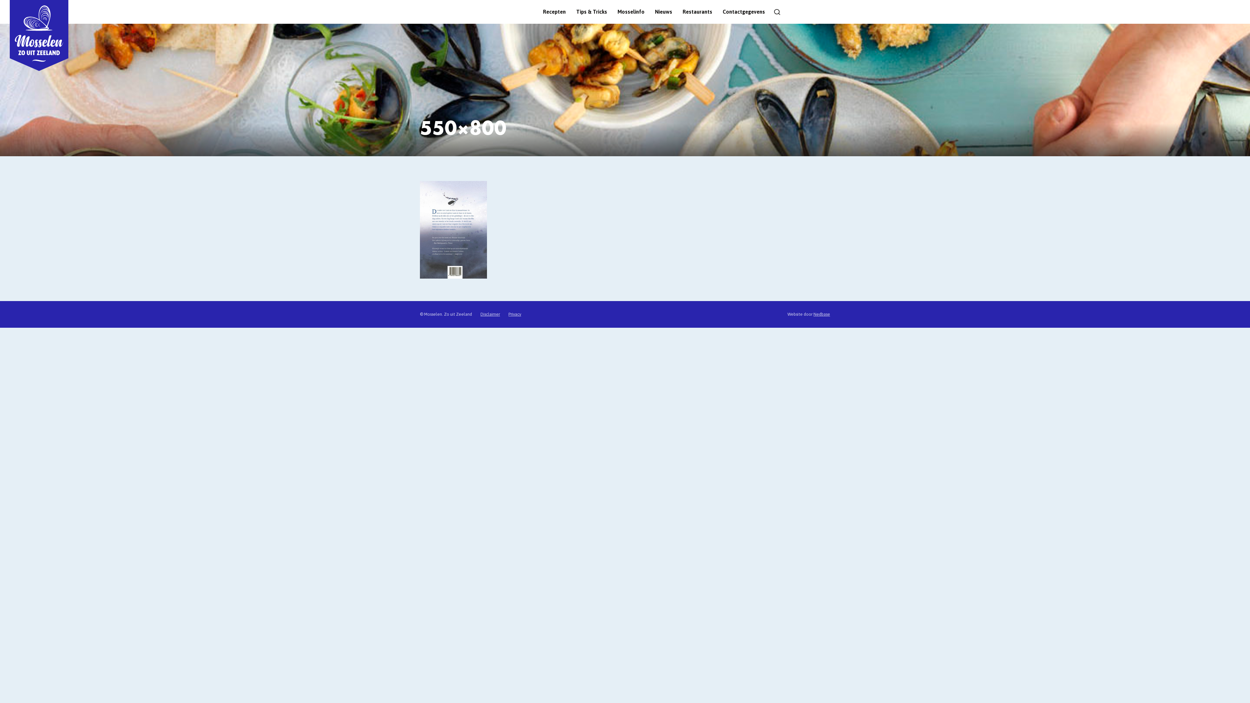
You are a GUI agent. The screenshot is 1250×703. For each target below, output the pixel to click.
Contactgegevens (744, 12)
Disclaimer (490, 314)
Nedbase (821, 314)
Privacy (514, 314)
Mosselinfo (631, 12)
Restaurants (697, 12)
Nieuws (663, 12)
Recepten (554, 12)
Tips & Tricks (591, 12)
